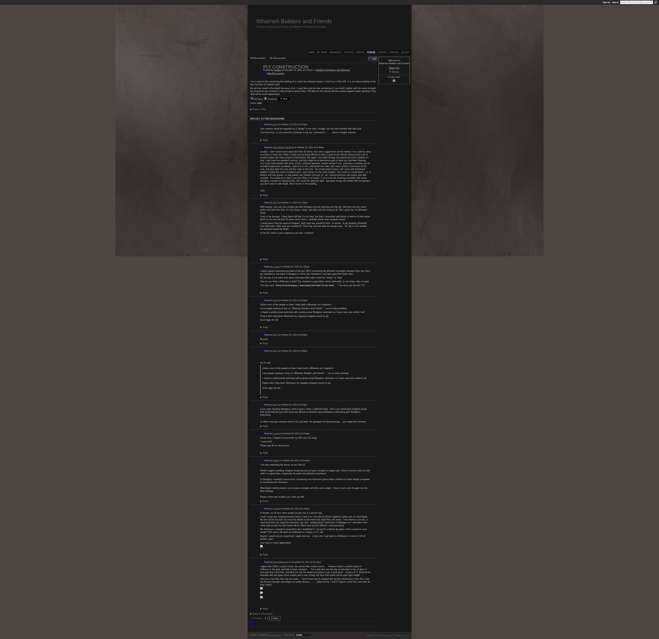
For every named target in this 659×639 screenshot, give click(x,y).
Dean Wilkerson (280, 562)
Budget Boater (275, 635)
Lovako (277, 70)
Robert (276, 460)
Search (655, 2)
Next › (276, 618)
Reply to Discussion (261, 613)
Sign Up (606, 2)
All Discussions (258, 58)
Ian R (275, 124)
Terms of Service (402, 635)
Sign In (615, 2)
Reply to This (258, 109)
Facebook (272, 99)
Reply (264, 140)
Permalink (262, 124)
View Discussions (275, 73)
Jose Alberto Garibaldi (283, 147)
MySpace (258, 99)
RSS (252, 624)
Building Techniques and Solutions (333, 70)
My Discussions (278, 58)
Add (374, 59)
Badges (370, 635)
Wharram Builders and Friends (294, 21)
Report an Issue (384, 635)
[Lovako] (255, 74)
